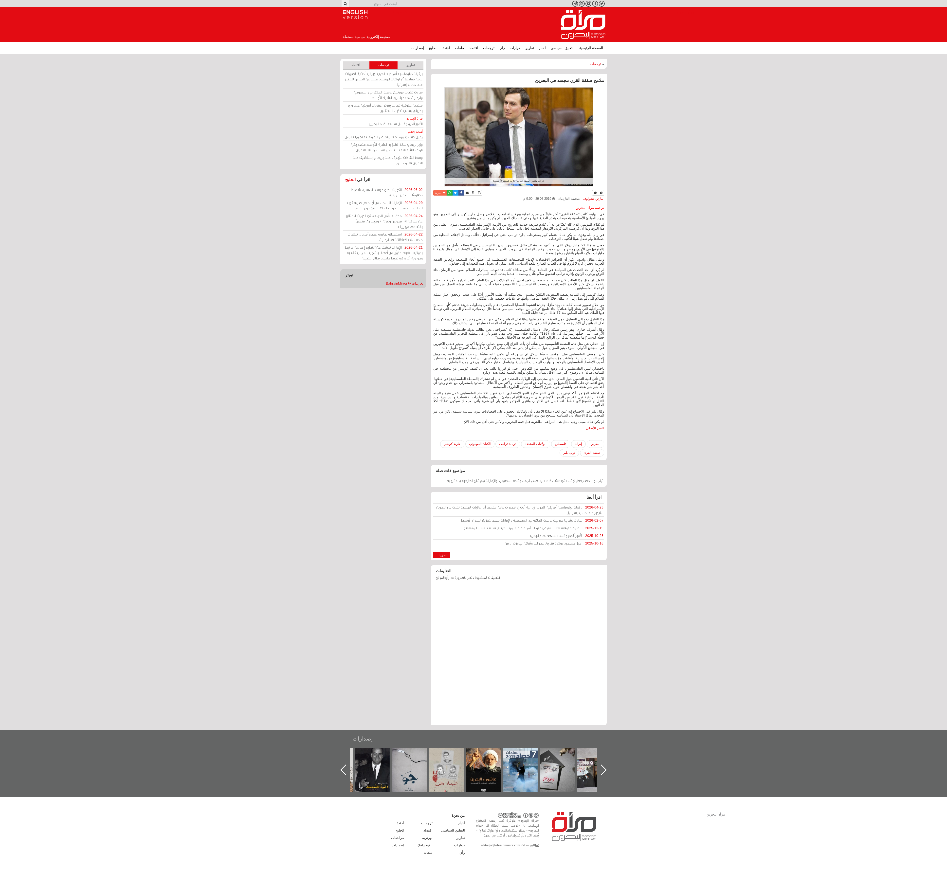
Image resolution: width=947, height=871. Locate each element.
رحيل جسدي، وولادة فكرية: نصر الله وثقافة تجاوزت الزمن (554, 543)
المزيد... (441, 555)
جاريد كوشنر (452, 444)
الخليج (433, 48)
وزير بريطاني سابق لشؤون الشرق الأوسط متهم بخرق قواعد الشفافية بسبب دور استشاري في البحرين (386, 147)
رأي (502, 48)
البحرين (595, 444)
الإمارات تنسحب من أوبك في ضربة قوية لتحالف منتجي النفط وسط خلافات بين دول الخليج (384, 205)
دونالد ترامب (507, 444)
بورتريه (427, 838)
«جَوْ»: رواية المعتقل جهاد (451, 756)
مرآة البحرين (583, 24)
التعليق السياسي (562, 48)
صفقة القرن (592, 452)
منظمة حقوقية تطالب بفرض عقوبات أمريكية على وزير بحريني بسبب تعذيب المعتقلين (533, 527)
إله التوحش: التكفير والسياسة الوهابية (377, 756)
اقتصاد (473, 48)
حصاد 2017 (562, 753)
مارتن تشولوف (593, 198)
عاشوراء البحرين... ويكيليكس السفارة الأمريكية (525, 759)
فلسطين (560, 444)
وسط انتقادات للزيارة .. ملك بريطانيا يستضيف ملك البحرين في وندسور (387, 160)
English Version (355, 14)
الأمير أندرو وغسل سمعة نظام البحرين (566, 535)
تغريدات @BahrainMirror (404, 283)
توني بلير (569, 452)
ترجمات (488, 48)
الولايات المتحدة (535, 444)
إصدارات (417, 48)
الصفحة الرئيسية (591, 48)
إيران (578, 444)
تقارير (530, 48)
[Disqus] (518, 655)
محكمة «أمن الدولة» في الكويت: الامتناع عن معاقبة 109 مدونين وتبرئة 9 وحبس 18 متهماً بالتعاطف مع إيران (384, 221)
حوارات (515, 48)
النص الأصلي (595, 428)
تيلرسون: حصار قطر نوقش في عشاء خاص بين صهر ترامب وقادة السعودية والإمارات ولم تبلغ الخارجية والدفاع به (525, 480)
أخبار (542, 48)
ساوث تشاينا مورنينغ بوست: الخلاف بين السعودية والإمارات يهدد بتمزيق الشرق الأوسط (532, 520)
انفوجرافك (425, 845)
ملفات (459, 48)
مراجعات (397, 838)
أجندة (446, 48)
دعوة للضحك (414, 753)
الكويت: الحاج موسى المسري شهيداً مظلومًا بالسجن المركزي (387, 192)
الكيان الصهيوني (480, 444)
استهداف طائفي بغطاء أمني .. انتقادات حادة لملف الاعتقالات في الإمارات (385, 237)
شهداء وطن (488, 753)
